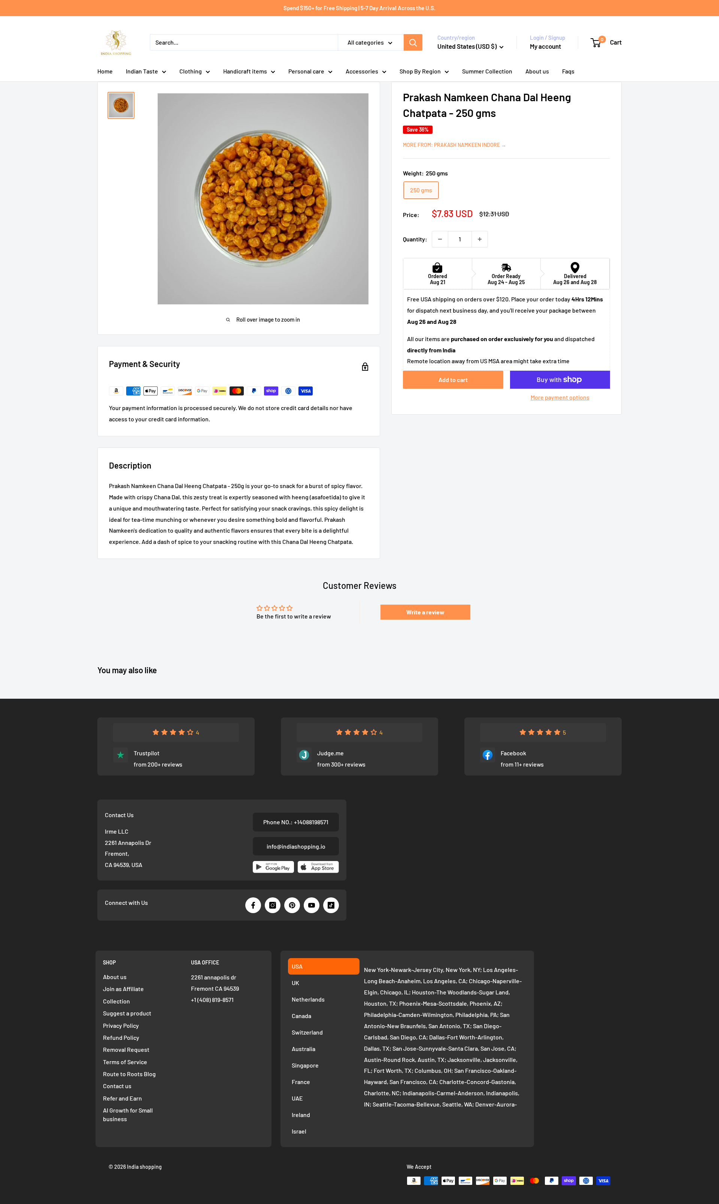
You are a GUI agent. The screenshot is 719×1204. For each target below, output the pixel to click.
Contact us (117, 1085)
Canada (301, 1015)
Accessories (362, 71)
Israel (299, 1131)
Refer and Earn (122, 1098)
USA (297, 966)
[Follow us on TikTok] (331, 905)
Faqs (568, 71)
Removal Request (126, 1049)
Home (105, 71)
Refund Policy (121, 1037)
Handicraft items (245, 71)
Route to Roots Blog (129, 1073)
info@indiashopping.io (296, 846)
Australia (303, 1048)
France (301, 1081)
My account (545, 46)
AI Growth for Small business (128, 1114)
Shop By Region (420, 71)
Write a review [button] (425, 611)
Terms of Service (125, 1061)
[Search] (413, 42)
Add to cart (453, 379)
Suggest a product (127, 1013)
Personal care (306, 71)
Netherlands (308, 999)
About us (537, 71)
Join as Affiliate (123, 988)
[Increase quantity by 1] (480, 239)
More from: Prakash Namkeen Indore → (454, 145)
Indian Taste (142, 71)
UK (295, 982)
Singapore (305, 1065)
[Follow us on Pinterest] (292, 905)
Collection (116, 1001)
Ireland (301, 1114)
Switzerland (307, 1032)
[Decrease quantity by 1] (440, 239)
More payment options (560, 397)
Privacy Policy (121, 1025)
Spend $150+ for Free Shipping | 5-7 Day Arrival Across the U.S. (359, 7)
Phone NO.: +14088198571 (295, 821)
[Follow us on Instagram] (272, 905)
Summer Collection (487, 71)
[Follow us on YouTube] (311, 905)
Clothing (190, 71)
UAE (297, 1098)
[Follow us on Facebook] (253, 905)
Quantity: (415, 239)
